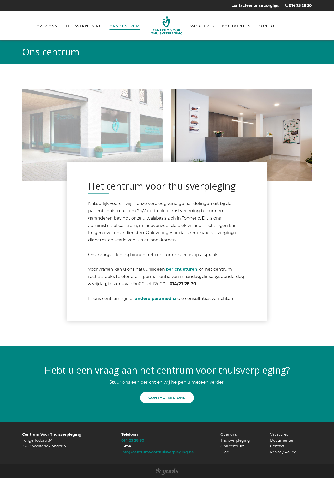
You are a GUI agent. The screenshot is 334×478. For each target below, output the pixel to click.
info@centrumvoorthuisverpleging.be (157, 452)
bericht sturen (181, 269)
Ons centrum (125, 25)
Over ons (47, 25)
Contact (268, 25)
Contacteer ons (167, 398)
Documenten (236, 25)
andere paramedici (155, 298)
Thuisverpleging (83, 25)
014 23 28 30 (300, 5)
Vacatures (202, 25)
